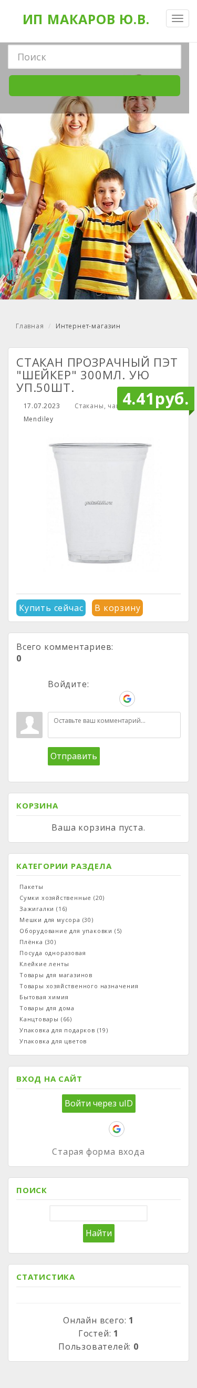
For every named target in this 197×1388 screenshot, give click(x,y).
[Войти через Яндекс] (109, 699)
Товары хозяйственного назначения (79, 986)
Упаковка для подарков (63, 1030)
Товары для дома (47, 1008)
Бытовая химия (43, 997)
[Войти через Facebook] (91, 699)
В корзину (117, 608)
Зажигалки (43, 909)
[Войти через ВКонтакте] (73, 699)
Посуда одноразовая (52, 953)
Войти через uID (99, 1103)
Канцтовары (45, 1019)
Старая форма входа (98, 1151)
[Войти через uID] (56, 699)
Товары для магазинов (55, 975)
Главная (30, 326)
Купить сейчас (51, 608)
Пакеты (31, 886)
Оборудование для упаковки (70, 931)
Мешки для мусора (56, 920)
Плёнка (37, 942)
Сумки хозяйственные (62, 898)
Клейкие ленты (44, 964)
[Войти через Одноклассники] (145, 699)
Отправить (73, 756)
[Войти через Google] (127, 699)
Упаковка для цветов (53, 1041)
